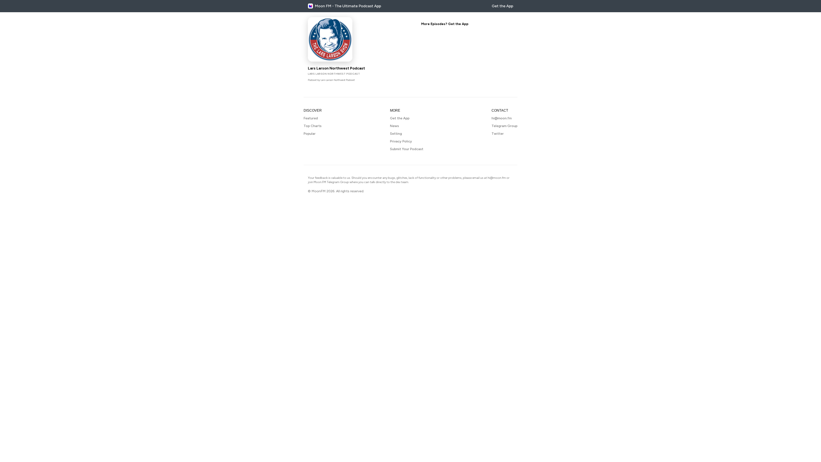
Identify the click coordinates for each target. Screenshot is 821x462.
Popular (310, 134)
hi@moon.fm (502, 118)
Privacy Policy (401, 141)
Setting (396, 134)
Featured (311, 118)
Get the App (502, 6)
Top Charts (313, 126)
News (394, 126)
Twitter (498, 134)
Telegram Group (504, 126)
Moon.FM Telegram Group (331, 182)
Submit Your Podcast (406, 149)
